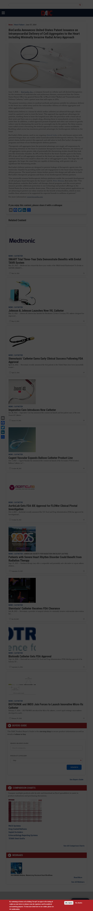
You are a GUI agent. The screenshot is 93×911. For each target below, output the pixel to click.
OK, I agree (68, 903)
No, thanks (78, 903)
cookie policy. (16, 909)
